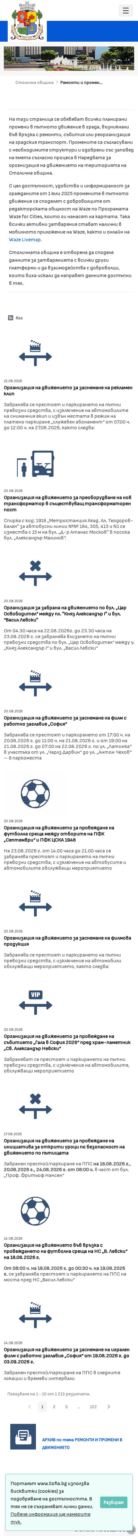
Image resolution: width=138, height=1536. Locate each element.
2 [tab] (92, 62)
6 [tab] (118, 62)
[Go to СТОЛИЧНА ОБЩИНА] (27, 21)
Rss (19, 317)
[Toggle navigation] (126, 10)
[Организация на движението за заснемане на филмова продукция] (35, 903)
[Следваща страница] (109, 1406)
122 (95, 1407)
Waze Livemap (25, 239)
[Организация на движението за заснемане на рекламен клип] (35, 352)
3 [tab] (98, 62)
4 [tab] (105, 62)
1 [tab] (86, 62)
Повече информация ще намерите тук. (51, 1517)
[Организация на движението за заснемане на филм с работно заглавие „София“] (35, 683)
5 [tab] (111, 62)
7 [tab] (124, 62)
